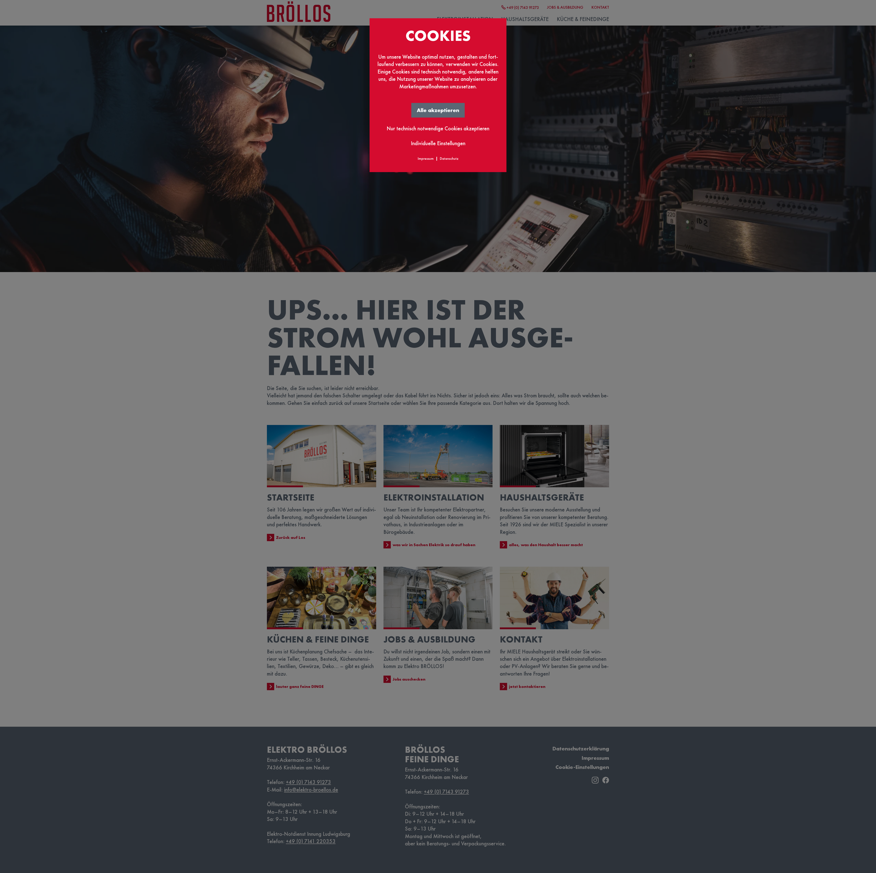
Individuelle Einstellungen (438, 143)
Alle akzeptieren (438, 110)
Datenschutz (449, 158)
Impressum (426, 158)
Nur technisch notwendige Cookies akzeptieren (438, 128)
